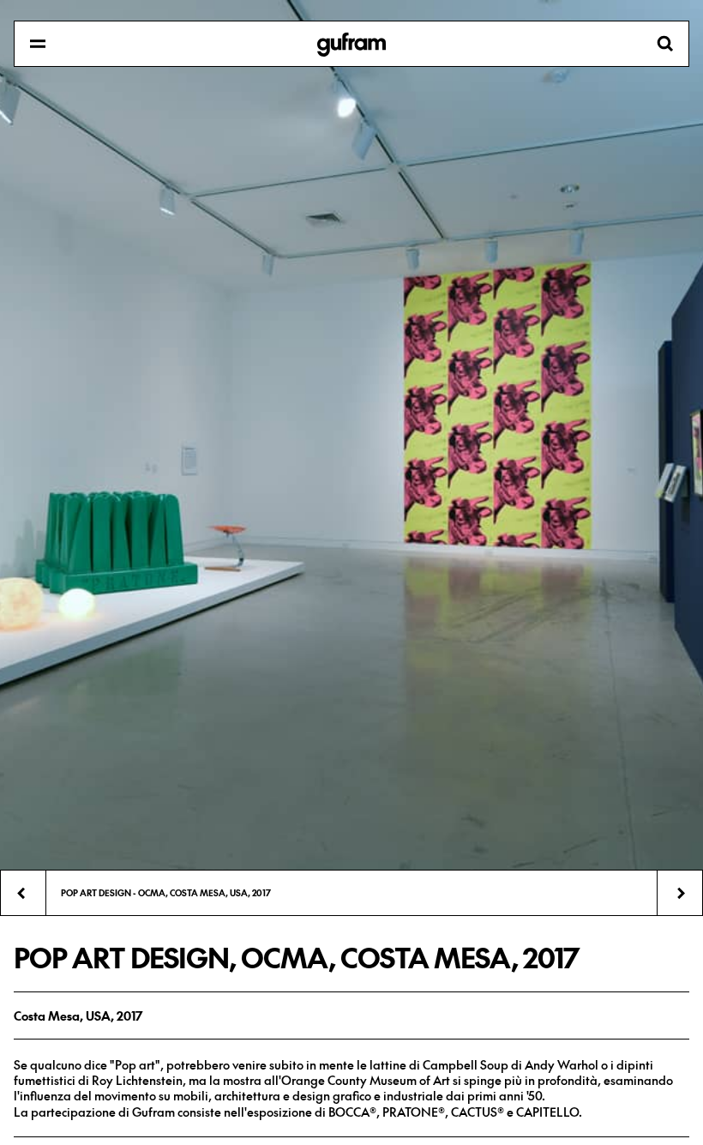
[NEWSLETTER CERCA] (351, 44)
